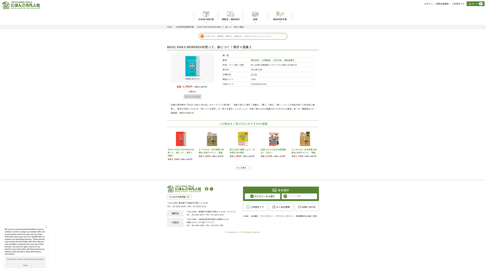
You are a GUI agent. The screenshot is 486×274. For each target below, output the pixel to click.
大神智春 (266, 60)
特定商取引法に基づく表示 (306, 216)
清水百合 (255, 60)
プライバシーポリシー (284, 216)
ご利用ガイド (458, 3)
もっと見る (241, 167)
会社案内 (254, 216)
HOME (246, 216)
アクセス (231, 211)
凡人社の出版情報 (177, 196)
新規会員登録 (442, 3)
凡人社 (254, 74)
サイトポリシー (267, 216)
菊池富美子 (289, 60)
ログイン (428, 3)
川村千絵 (277, 60)
